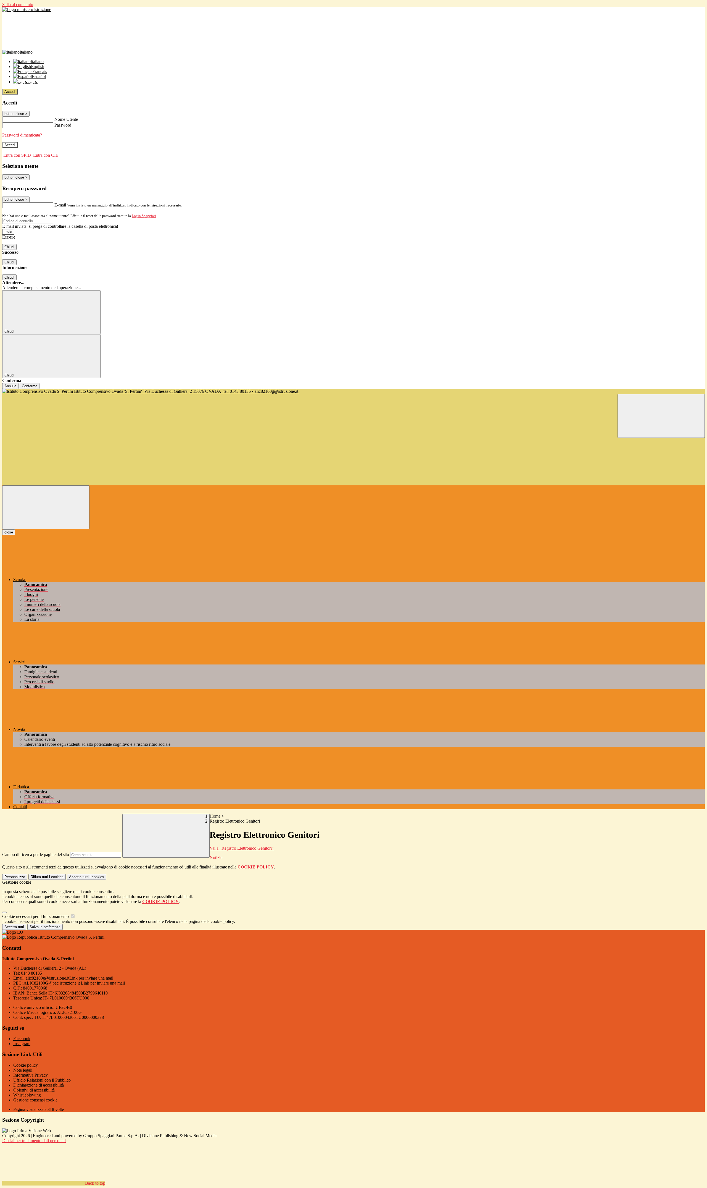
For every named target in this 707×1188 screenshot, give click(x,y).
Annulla (10, 386)
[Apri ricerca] (661, 416)
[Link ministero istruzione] (26, 9)
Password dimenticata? (22, 135)
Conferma (29, 386)
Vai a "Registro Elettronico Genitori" (242, 848)
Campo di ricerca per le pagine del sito (35, 854)
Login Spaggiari (144, 216)
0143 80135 (31, 973)
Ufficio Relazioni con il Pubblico (42, 1080)
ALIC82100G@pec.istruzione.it (74, 983)
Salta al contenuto (17, 4)
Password (62, 125)
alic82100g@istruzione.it (69, 978)
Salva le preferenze (45, 927)
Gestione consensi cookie (35, 1100)
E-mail (60, 205)
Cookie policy (25, 1065)
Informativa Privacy (30, 1075)
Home (215, 816)
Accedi (9, 92)
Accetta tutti (86, 877)
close (8, 532)
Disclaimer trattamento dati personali (34, 1140)
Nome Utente (66, 119)
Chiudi (9, 247)
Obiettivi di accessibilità (34, 1090)
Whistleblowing (27, 1095)
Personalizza (14, 877)
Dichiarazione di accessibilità (38, 1085)
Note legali (22, 1070)
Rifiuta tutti (47, 877)
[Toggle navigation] (45, 507)
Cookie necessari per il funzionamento (36, 916)
